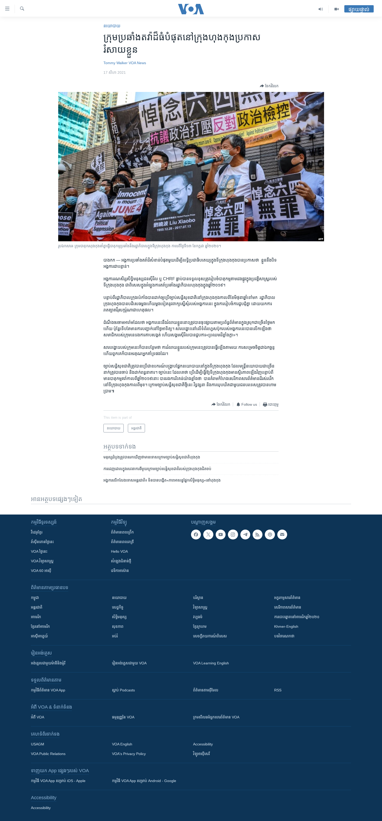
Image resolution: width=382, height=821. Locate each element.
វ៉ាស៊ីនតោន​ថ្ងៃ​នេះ (42, 542)
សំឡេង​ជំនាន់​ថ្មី (121, 561)
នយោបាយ (111, 26)
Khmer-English (286, 626)
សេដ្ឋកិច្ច (117, 607)
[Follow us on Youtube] (221, 534)
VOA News (137, 63)
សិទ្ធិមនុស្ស (119, 617)
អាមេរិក (36, 617)
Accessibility (203, 744)
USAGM (37, 744)
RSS (277, 690)
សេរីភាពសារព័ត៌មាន (287, 607)
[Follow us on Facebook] (196, 534)
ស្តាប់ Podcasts (123, 690)
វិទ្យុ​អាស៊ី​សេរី (201, 754)
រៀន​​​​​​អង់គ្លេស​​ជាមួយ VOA (129, 663)
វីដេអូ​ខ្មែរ (36, 532)
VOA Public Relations (48, 754)
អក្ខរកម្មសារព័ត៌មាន (287, 598)
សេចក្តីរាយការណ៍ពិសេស (210, 636)
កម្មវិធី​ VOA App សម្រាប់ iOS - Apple (58, 781)
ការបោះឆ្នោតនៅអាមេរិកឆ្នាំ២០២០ (296, 617)
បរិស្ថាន (198, 598)
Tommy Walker (115, 63)
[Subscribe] (282, 534)
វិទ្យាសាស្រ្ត (200, 607)
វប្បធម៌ (197, 617)
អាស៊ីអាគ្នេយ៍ (39, 636)
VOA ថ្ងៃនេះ (39, 551)
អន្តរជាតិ (36, 607)
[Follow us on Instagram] (233, 534)
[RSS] (257, 534)
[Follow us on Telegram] (245, 534)
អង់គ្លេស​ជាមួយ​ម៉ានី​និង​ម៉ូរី (48, 663)
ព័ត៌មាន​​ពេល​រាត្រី (122, 542)
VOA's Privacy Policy (129, 754)
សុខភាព (117, 626)
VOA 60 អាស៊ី (41, 571)
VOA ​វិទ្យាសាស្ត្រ (42, 561)
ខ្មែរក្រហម (200, 626)
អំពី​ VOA (37, 717)
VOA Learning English (211, 663)
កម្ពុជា (35, 598)
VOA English (122, 744)
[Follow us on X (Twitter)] (208, 534)
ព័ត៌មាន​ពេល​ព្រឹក (122, 532)
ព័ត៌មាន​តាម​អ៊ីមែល (205, 690)
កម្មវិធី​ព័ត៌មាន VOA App (48, 690)
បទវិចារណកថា (284, 636)
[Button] (269, 86)
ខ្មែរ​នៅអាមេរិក (40, 626)
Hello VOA (119, 551)
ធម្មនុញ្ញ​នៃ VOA (123, 717)
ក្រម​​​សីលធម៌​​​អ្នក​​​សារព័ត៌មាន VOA (216, 717)
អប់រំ (115, 636)
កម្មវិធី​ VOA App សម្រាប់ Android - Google (144, 781)
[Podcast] (270, 534)
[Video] (336, 9)
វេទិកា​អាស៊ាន (120, 571)
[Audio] (321, 9)
